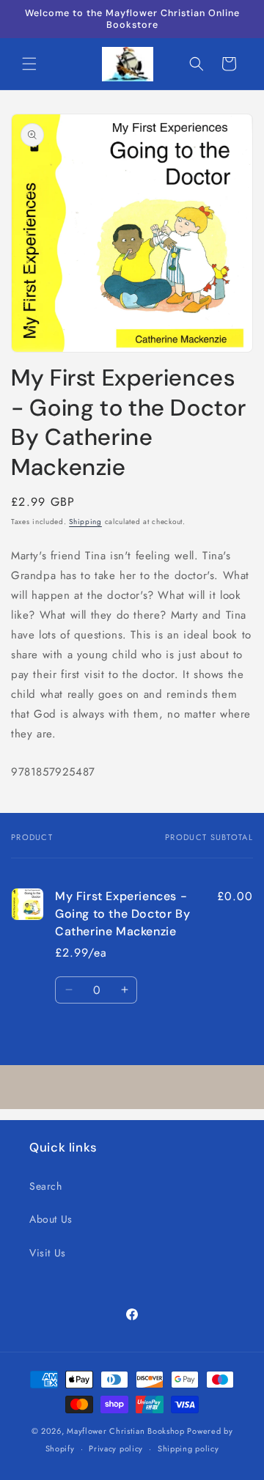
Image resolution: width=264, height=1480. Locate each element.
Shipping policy (188, 1448)
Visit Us (47, 1252)
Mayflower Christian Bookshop (126, 1431)
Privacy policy (116, 1448)
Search (45, 1186)
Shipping (85, 521)
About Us (51, 1219)
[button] (29, 64)
